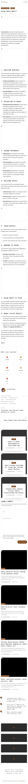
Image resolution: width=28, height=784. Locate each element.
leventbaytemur (11, 389)
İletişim (15, 773)
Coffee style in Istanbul (6, 395)
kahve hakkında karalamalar (7, 401)
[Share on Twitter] (6, 346)
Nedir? (12, 8)
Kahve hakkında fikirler (11, 399)
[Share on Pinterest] (10, 346)
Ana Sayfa (7, 770)
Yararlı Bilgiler (9, 771)
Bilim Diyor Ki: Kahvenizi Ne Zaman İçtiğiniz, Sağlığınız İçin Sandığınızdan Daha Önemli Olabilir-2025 (16, 707)
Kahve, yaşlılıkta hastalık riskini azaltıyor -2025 (14, 680)
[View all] (14, 727)
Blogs (13, 439)
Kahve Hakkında (19, 770)
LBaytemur (22, 781)
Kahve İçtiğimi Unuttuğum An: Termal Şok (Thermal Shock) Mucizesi (14, 467)
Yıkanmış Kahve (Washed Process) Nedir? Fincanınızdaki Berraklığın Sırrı (14, 491)
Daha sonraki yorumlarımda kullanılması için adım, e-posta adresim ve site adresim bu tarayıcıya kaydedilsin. (13, 536)
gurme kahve (4, 397)
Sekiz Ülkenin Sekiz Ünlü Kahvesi (15, 420)
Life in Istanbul (4, 403)
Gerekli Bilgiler (5, 8)
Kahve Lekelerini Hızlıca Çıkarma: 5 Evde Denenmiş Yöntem (13, 572)
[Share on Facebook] (2, 346)
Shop (20, 773)
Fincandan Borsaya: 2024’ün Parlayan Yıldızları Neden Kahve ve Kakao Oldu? (16, 700)
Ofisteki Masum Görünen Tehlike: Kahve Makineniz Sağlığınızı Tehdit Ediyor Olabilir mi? (14, 644)
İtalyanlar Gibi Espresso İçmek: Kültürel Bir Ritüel (12, 411)
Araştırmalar (5, 676)
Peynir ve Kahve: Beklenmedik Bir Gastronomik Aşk (14, 443)
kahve (2, 399)
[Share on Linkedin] (15, 346)
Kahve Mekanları (19, 771)
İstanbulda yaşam (13, 397)
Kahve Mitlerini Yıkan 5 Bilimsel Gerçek (13, 608)
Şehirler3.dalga (12, 403)
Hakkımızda (9, 773)
